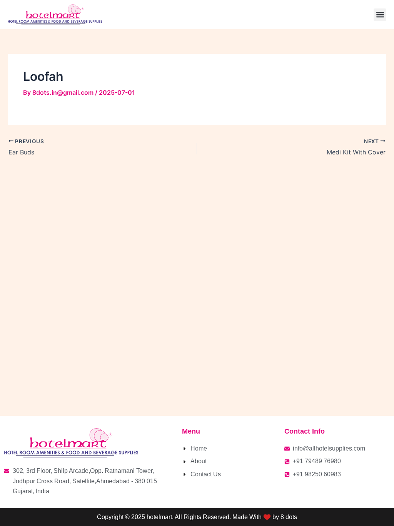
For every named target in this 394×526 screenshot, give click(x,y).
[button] (380, 14)
